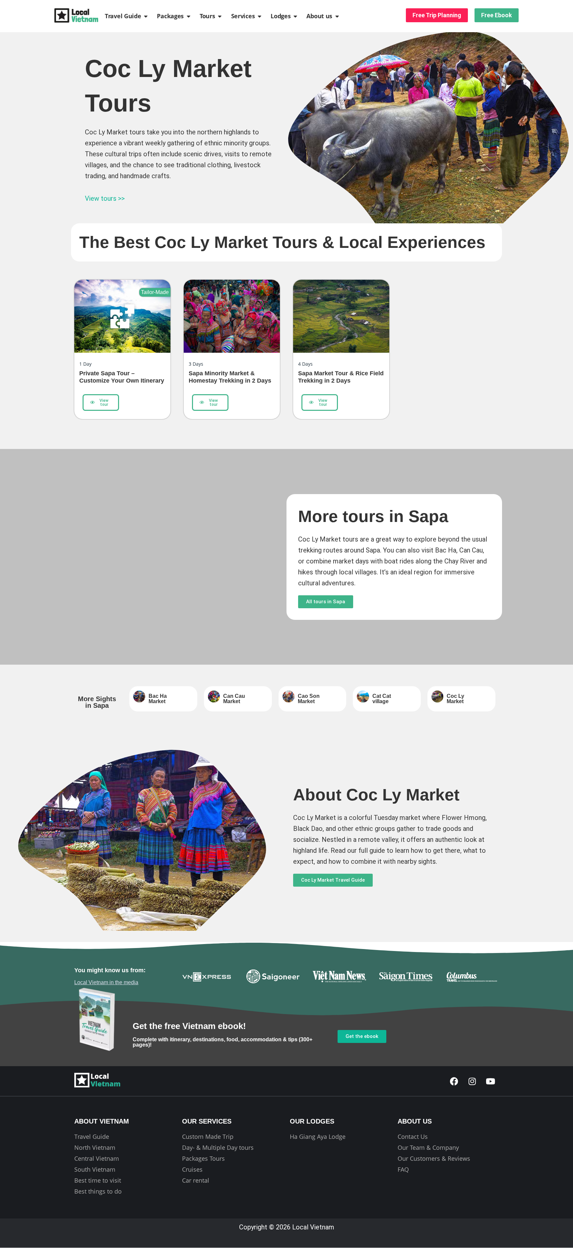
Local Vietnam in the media (106, 982)
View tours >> (105, 198)
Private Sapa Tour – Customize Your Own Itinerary (121, 377)
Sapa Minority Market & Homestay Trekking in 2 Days (230, 377)
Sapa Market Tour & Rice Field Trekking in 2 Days (341, 377)
